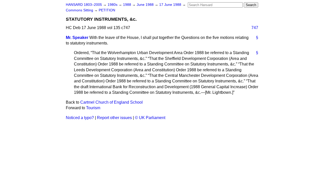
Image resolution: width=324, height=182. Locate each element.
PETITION (107, 10)
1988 (127, 5)
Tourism (93, 108)
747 (254, 28)
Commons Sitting (80, 10)
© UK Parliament (150, 118)
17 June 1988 (170, 5)
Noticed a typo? (80, 118)
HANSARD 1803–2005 (84, 5)
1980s (113, 5)
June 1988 (146, 5)
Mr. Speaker (77, 37)
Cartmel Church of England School (111, 102)
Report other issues (114, 118)
